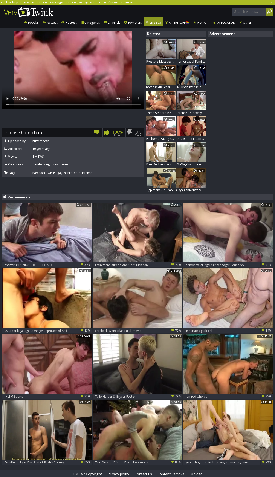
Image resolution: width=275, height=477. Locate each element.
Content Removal (171, 474)
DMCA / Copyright (87, 474)
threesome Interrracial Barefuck (191, 139)
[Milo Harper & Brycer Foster (138, 396)
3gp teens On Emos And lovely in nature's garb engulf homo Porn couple (161, 190)
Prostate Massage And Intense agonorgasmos (161, 61)
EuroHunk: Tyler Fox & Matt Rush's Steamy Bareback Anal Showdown (48, 462)
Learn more (128, 2)
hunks (68, 172)
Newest (52, 22)
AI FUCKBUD (225, 22)
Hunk (54, 164)
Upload (196, 474)
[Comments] (97, 133)
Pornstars (134, 22)
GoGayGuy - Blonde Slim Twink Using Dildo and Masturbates (191, 164)
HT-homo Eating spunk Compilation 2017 (161, 139)
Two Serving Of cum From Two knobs (138, 462)
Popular (33, 22)
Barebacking (41, 164)
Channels (113, 22)
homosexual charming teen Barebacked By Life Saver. (161, 87)
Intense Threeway (189, 113)
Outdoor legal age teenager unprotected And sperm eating (48, 330)
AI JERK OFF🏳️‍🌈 (178, 22)
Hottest (70, 22)
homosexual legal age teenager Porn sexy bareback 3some (229, 265)
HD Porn (202, 22)
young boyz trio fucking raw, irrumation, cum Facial (229, 462)
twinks (51, 172)
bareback (38, 172)
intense (87, 172)
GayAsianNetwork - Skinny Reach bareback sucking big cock (191, 190)
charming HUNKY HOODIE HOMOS (48, 265)
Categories (92, 22)
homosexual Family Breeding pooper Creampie (191, 61)
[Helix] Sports (48, 396)
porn (77, 172)
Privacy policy (118, 474)
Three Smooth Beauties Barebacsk (161, 113)
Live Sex (155, 22)
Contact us (143, 474)
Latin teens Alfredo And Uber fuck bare (138, 265)
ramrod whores (229, 396)
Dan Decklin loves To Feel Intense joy (161, 164)
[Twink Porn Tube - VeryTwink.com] (28, 11)
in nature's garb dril (229, 330)
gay (59, 172)
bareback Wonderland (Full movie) (138, 330)
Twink (64, 164)
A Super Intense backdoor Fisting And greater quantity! (191, 87)
